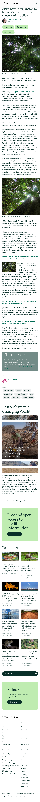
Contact (24, 730)
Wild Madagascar (8, 754)
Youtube (24, 760)
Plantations (8, 394)
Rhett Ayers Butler (15, 20)
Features (5, 742)
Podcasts (5, 730)
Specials (5, 736)
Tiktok (23, 769)
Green (18, 390)
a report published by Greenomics (24, 92)
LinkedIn (24, 754)
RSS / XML (25, 787)
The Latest (6, 745)
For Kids (5, 757)
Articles (5, 733)
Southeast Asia (28, 398)
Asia (16, 21)
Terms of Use (25, 745)
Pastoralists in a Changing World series (18, 501)
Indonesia (16, 398)
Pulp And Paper (21, 394)
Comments (8, 27)
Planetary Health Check (10, 766)
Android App (25, 781)
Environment (8, 390)
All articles (8, 674)
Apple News (25, 784)
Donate (23, 733)
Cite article (8, 32)
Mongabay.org (7, 760)
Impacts (24, 736)
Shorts (4, 739)
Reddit (23, 772)
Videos (4, 727)
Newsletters (25, 739)
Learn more (14, 534)
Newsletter (13, 702)
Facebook (24, 766)
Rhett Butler (12, 380)
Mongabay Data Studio (10, 774)
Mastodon (24, 778)
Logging (27, 390)
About (23, 727)
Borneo (6, 398)
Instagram (24, 757)
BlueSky (24, 775)
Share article (21, 27)
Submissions (25, 742)
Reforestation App (8, 763)
